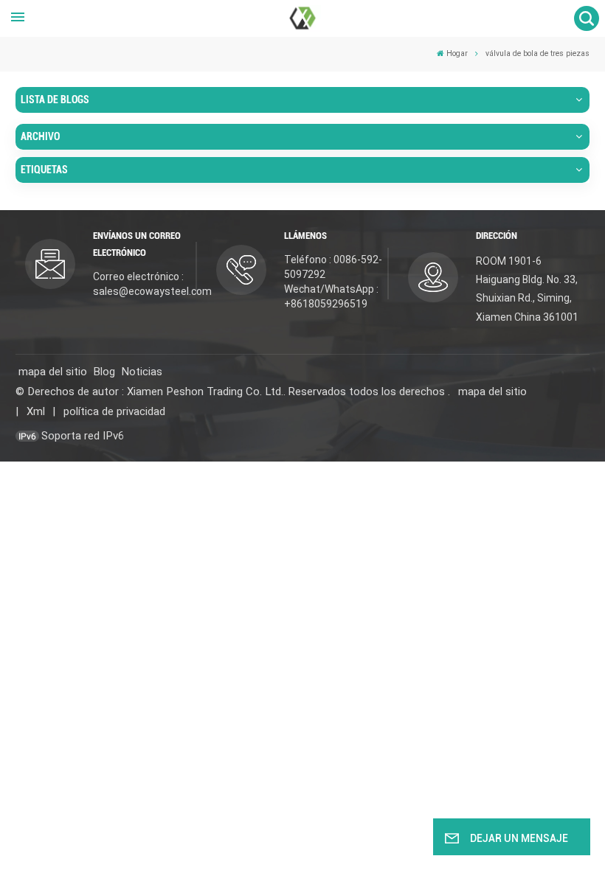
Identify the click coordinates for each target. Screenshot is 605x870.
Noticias (141, 371)
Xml (36, 411)
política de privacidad (114, 411)
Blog (104, 371)
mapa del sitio (52, 371)
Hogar (457, 53)
